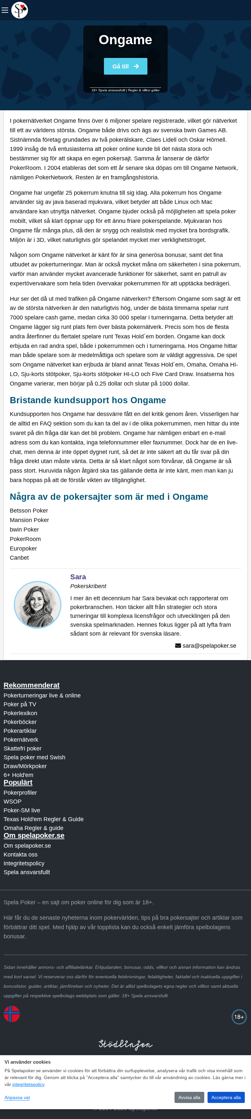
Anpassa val (17, 1097)
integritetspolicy (28, 1084)
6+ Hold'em (18, 775)
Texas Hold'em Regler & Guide (44, 819)
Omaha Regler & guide (33, 828)
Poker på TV (20, 704)
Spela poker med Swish (34, 757)
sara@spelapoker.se (209, 645)
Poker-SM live (22, 810)
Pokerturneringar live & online (42, 695)
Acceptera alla (226, 1097)
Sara (78, 577)
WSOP (13, 801)
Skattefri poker (23, 748)
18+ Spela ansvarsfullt (108, 90)
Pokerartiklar (20, 731)
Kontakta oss (21, 854)
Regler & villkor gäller (143, 90)
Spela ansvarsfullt (27, 872)
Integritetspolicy (24, 863)
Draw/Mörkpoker (25, 766)
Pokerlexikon (20, 713)
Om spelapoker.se (27, 845)
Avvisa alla (189, 1097)
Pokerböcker (20, 722)
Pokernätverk (21, 739)
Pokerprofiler (20, 792)
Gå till (121, 66)
